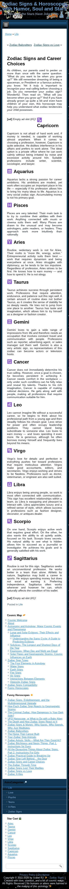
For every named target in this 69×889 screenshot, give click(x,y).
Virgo (10, 839)
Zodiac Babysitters (20, 44)
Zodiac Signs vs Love (47, 44)
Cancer (12, 832)
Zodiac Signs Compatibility (22, 685)
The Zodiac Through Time (22, 765)
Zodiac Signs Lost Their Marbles (26, 768)
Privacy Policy (28, 874)
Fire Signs (15, 672)
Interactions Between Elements (27, 678)
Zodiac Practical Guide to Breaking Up (29, 755)
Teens (11, 802)
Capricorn (13, 851)
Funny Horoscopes (18, 688)
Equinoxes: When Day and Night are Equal (34, 651)
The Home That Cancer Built (23, 734)
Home (8, 34)
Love (10, 792)
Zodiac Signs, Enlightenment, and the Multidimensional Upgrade (28, 702)
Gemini (12, 829)
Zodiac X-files (15, 774)
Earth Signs (16, 669)
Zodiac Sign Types (18, 660)
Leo (10, 835)
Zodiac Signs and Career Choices (26, 761)
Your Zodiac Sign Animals (22, 737)
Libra (10, 842)
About (11, 623)
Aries (10, 823)
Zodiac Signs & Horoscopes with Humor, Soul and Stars (34, 6)
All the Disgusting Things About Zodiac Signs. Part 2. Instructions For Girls (33, 751)
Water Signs (17, 666)
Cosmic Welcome (17, 620)
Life (17, 34)
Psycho (12, 797)
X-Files (12, 807)
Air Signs (15, 675)
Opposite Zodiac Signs (22, 682)
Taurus (11, 826)
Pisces (11, 857)
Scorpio (12, 845)
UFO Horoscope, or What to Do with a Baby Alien (35, 718)
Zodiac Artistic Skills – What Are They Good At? (34, 740)
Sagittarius (14, 848)
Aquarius (12, 854)
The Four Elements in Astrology (27, 663)
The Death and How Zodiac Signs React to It (32, 721)
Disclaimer (43, 874)
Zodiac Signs (15, 811)
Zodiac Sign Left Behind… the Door (27, 758)
